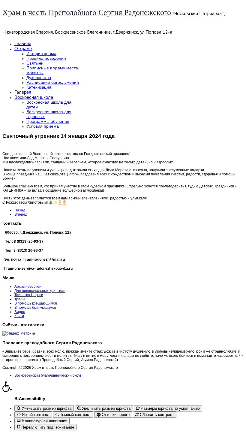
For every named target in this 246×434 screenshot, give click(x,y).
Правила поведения (46, 58)
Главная (22, 43)
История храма (41, 53)
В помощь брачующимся (35, 307)
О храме (23, 48)
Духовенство (38, 77)
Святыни (35, 63)
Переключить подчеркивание (47, 427)
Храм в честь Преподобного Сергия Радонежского (86, 12)
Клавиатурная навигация (44, 421)
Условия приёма (42, 126)
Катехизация (38, 87)
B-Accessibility (29, 398)
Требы (19, 299)
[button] (123, 386)
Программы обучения (47, 121)
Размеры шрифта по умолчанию (170, 408)
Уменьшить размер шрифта (45, 408)
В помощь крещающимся (35, 303)
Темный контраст (75, 414)
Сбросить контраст (156, 414)
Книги (19, 316)
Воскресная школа (33, 97)
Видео (19, 312)
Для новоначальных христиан (39, 291)
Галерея (22, 92)
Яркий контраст (35, 414)
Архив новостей (27, 286)
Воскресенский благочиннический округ (47, 375)
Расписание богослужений (52, 82)
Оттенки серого (115, 414)
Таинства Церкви (28, 295)
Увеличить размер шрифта (105, 408)
